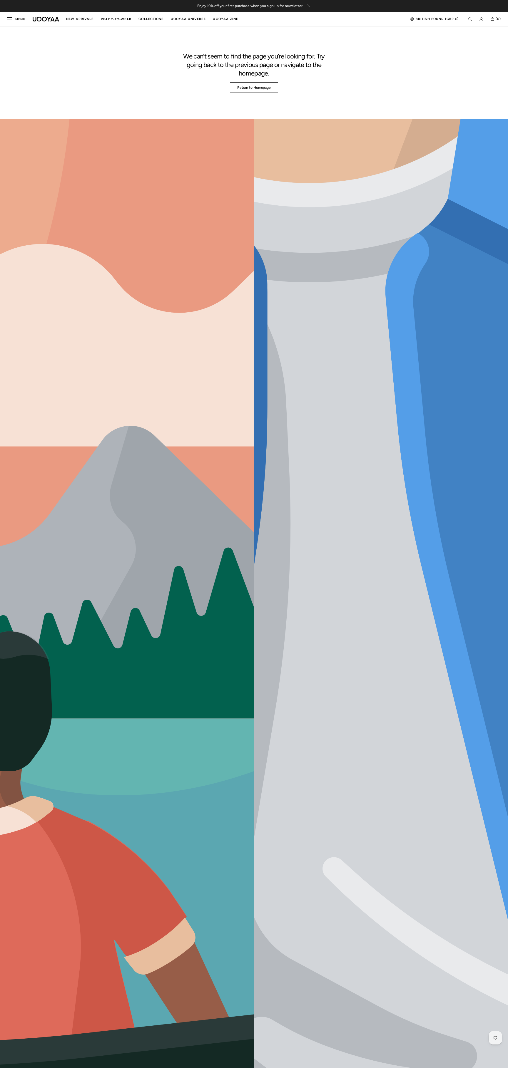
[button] (434, 19)
